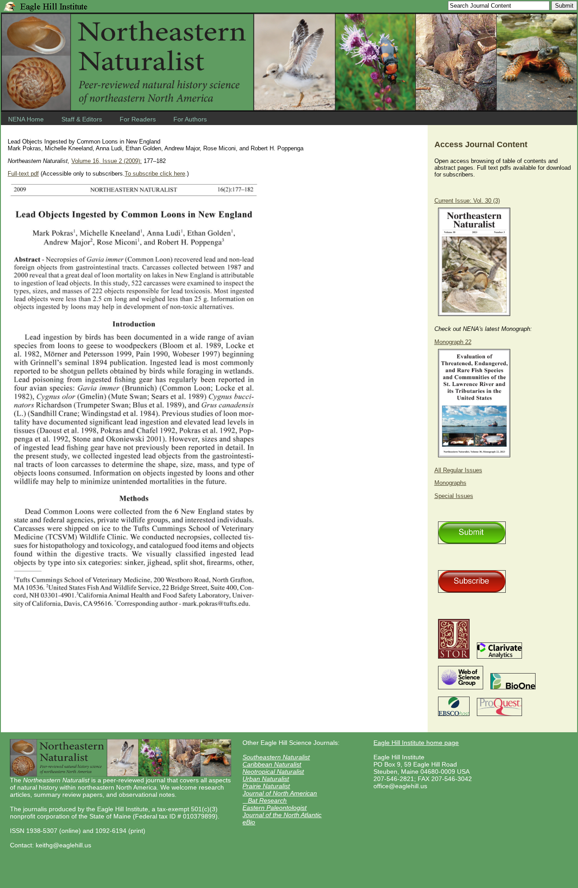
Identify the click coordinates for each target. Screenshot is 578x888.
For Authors (190, 119)
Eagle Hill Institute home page (416, 742)
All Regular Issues (458, 470)
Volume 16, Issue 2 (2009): (106, 161)
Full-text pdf (23, 173)
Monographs (450, 482)
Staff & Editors (81, 119)
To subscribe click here (155, 173)
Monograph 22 (452, 342)
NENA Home (26, 119)
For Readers (138, 119)
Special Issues (453, 496)
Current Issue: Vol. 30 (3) (467, 200)
